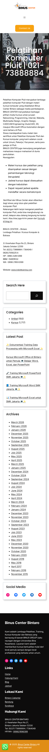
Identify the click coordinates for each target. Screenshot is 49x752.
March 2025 (17, 464)
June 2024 (16, 490)
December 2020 (19, 543)
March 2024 (17, 502)
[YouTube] (40, 595)
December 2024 (19, 471)
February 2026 (19, 426)
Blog (7, 682)
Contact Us (24, 28)
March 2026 (17, 422)
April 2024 (16, 498)
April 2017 (16, 566)
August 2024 (18, 483)
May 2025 (16, 456)
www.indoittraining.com (21, 270)
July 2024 (16, 486)
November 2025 (19, 437)
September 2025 (20, 445)
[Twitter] (24, 595)
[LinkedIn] (32, 595)
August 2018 (17, 559)
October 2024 (18, 475)
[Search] (37, 296)
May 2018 (16, 562)
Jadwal (8, 686)
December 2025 (19, 433)
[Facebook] (16, 595)
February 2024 (19, 505)
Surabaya (9, 705)
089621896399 (20, 731)
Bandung (9, 702)
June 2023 (16, 536)
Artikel (14, 318)
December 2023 (19, 513)
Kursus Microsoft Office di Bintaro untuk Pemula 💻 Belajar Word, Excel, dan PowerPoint (23, 361)
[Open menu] (24, 17)
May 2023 (16, 540)
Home (7, 674)
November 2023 (19, 517)
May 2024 (16, 494)
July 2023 (16, 532)
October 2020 (18, 551)
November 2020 (19, 547)
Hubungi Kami (11, 678)
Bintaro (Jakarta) (12, 698)
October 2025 (18, 441)
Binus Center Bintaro (22, 623)
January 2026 (18, 430)
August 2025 (18, 449)
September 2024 (20, 479)
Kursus (14, 322)
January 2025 (18, 468)
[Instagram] (8, 595)
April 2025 (16, 460)
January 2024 (18, 509)
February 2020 (19, 555)
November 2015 (19, 574)
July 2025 (16, 452)
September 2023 (20, 524)
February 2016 (18, 570)
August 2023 (18, 528)
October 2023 (18, 521)
